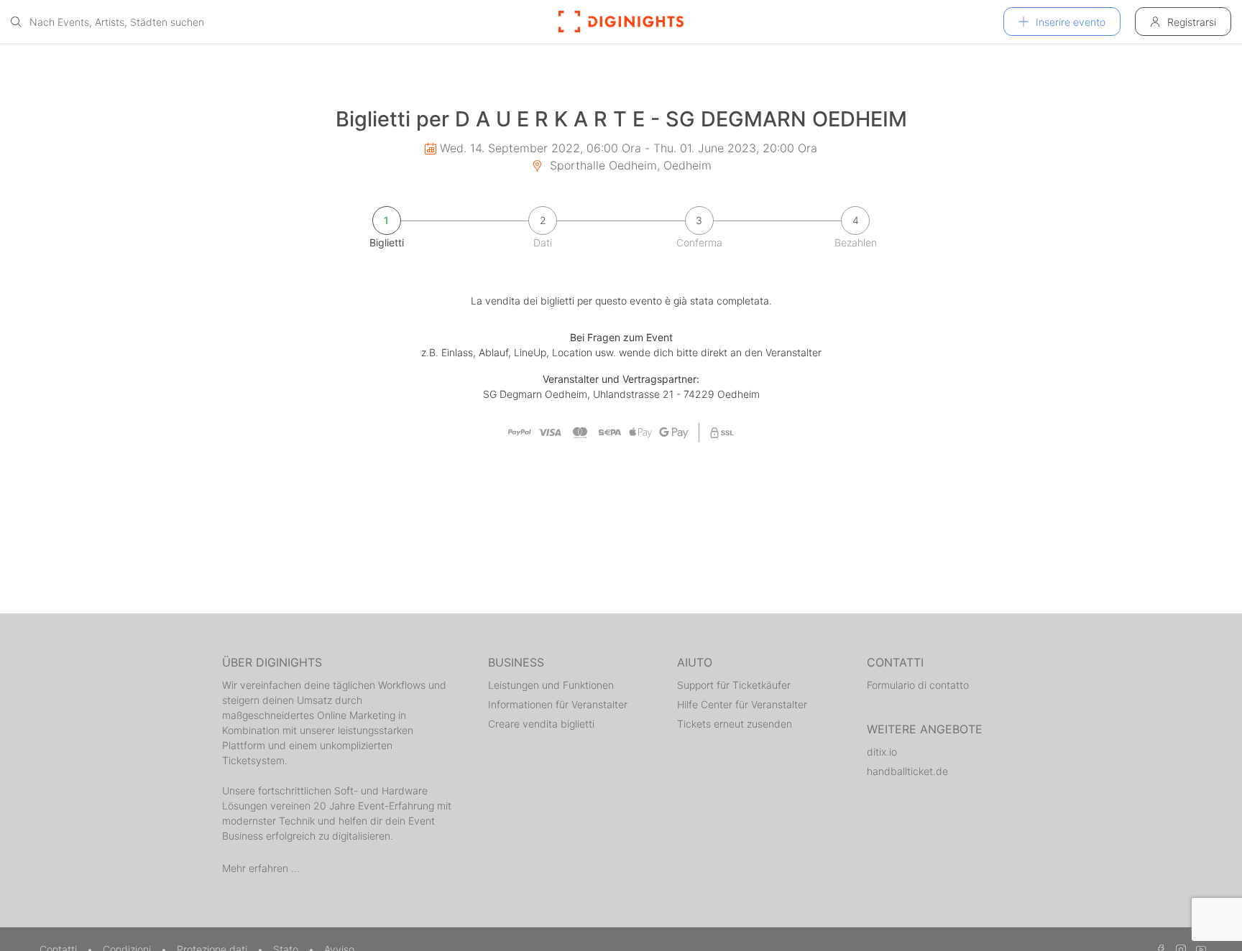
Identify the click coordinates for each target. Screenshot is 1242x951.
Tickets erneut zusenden (734, 724)
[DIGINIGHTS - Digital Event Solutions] (621, 21)
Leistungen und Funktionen (551, 685)
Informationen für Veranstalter (557, 704)
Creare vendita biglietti (541, 724)
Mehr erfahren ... (261, 868)
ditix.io (882, 752)
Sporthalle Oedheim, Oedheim (629, 165)
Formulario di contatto (918, 685)
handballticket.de (907, 771)
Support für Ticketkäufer (734, 685)
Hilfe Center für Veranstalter (742, 704)
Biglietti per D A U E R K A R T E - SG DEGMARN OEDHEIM (621, 118)
